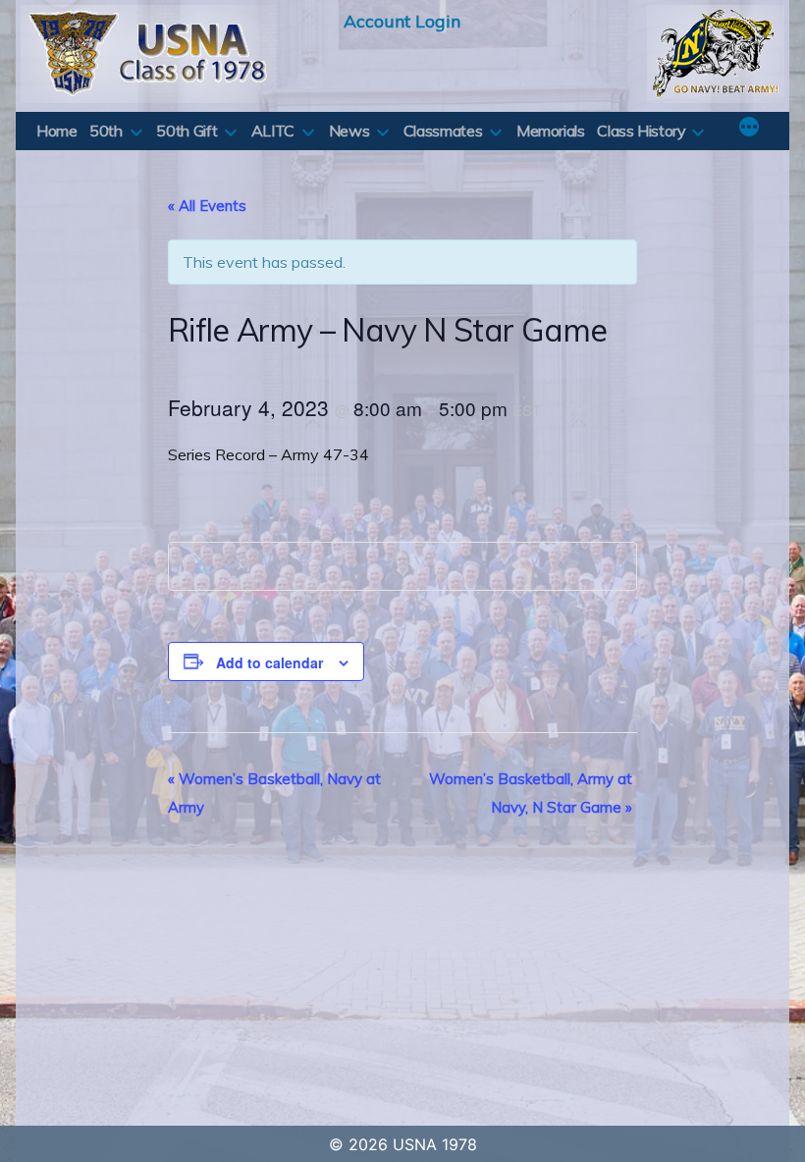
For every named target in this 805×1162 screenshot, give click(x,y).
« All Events (207, 205)
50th (106, 130)
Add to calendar (269, 662)
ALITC (273, 130)
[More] (749, 128)
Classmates (442, 130)
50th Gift (186, 130)
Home (57, 130)
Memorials (550, 130)
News (349, 130)
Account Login (402, 20)
